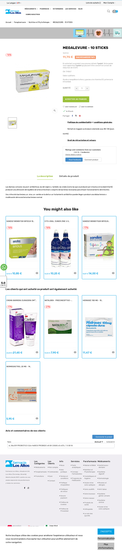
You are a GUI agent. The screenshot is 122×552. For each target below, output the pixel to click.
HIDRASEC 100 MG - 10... (93, 300)
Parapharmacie (41, 472)
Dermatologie (104, 478)
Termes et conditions (64, 477)
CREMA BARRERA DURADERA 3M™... (21, 300)
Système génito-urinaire (104, 495)
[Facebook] (25, 488)
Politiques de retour (64, 490)
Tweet (76, 116)
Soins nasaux (89, 498)
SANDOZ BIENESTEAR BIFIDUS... (96, 221)
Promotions (39, 476)
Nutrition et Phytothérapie (89, 471)
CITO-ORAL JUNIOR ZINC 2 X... (57, 221)
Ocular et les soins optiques (89, 484)
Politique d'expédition (65, 484)
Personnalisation (106, 538)
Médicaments (40, 467)
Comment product (92, 159)
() (93, 3)
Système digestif (102, 473)
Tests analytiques (76, 466)
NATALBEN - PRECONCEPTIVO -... (58, 300)
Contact (52, 481)
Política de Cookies (64, 503)
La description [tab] (45, 176)
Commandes (53, 472)
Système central (102, 501)
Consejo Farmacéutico (77, 473)
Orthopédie (88, 509)
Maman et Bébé (90, 465)
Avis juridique (64, 471)
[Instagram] (28, 488)
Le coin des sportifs (88, 515)
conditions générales (103, 122)
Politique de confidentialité (79, 122)
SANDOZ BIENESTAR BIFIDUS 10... (20, 221)
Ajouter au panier (76, 99)
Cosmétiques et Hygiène (90, 477)
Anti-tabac (103, 489)
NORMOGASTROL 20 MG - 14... (18, 366)
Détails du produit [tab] (69, 176)
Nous (62, 465)
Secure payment (64, 497)
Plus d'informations (105, 546)
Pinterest (80, 116)
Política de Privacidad (64, 510)
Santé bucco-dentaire (104, 466)
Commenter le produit (103, 437)
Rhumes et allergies (103, 484)
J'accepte (106, 531)
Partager (72, 116)
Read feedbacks (74, 159)
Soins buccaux (89, 494)
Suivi (50, 476)
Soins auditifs (89, 489)
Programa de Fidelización (77, 479)
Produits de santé (88, 504)
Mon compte (53, 467)
